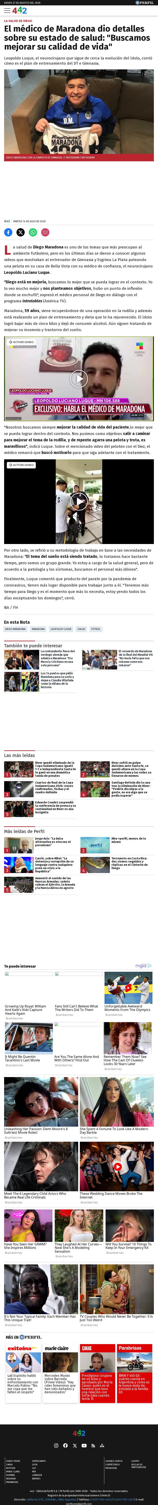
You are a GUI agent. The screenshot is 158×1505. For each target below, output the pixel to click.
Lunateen (37, 1475)
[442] (79, 1433)
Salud (81, 629)
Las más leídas (19, 755)
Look (34, 1464)
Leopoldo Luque (61, 629)
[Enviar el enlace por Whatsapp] (33, 232)
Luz (34, 1468)
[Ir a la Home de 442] (19, 12)
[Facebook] (65, 1446)
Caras (9, 1464)
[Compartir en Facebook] (8, 232)
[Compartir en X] (20, 232)
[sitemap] (102, 1446)
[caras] (97, 1349)
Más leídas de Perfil (24, 831)
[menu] (7, 10)
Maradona (38, 629)
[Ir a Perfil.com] (144, 4)
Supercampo (39, 1461)
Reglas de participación (138, 1466)
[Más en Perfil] (30, 1337)
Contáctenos (112, 1464)
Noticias (10, 1468)
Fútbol (95, 629)
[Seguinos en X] (75, 1445)
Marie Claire (13, 1471)
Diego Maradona (15, 629)
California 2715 (35, 1499)
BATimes (36, 1478)
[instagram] (56, 1445)
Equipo (135, 1461)
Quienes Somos (113, 1461)
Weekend (11, 1478)
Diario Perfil (13, 1461)
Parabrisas (12, 1482)
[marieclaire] (60, 1349)
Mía (34, 1471)
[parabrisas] (134, 1349)
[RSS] (93, 1446)
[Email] (45, 232)
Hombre (10, 1475)
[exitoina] (23, 1349)
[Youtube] (84, 1446)
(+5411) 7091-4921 (100, 1499)
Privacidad (111, 1468)
